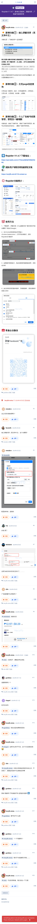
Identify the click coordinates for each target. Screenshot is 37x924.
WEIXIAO (7, 617)
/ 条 (18, 2)
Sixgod (6, 747)
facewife (6, 455)
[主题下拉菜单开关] (35, 2)
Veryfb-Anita (8, 768)
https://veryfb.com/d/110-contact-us (14, 174)
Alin (5, 660)
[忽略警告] (29, 920)
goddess (7, 728)
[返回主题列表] (2, 2)
